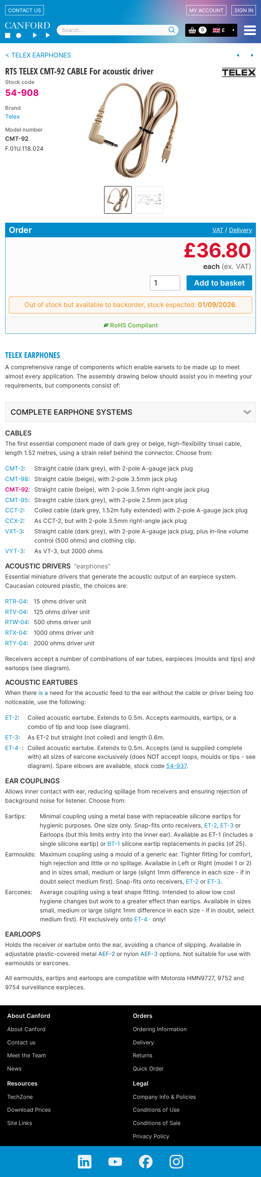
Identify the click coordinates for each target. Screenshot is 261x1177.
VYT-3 (14, 551)
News (14, 1068)
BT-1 (113, 843)
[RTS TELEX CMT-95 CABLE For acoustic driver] (252, 55)
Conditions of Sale (156, 1123)
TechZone (20, 1096)
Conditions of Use (156, 1109)
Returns (142, 1055)
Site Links (19, 1123)
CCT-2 (14, 510)
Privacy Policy (151, 1136)
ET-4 (11, 747)
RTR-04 (16, 601)
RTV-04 (16, 611)
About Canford (26, 1029)
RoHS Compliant (134, 325)
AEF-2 (106, 953)
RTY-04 (16, 643)
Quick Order (148, 1068)
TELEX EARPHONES (32, 355)
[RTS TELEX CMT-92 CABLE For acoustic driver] (134, 130)
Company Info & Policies (164, 1096)
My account (206, 10)
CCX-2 (14, 520)
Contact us (24, 10)
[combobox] (117, 30)
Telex (12, 116)
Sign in (243, 10)
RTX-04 (15, 632)
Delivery (240, 230)
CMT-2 (14, 468)
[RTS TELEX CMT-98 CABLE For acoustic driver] (237, 55)
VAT (217, 230)
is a (43, 692)
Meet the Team (26, 1055)
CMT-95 (16, 500)
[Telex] (236, 72)
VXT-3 (14, 531)
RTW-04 (16, 622)
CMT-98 (16, 478)
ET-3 (11, 737)
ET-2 (11, 717)
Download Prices (29, 1109)
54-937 (176, 765)
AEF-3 (149, 953)
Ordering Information (160, 1029)
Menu (250, 30)
